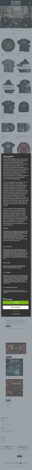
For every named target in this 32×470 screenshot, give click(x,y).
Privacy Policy (16, 314)
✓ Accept (16, 302)
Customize (16, 311)
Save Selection (15, 307)
